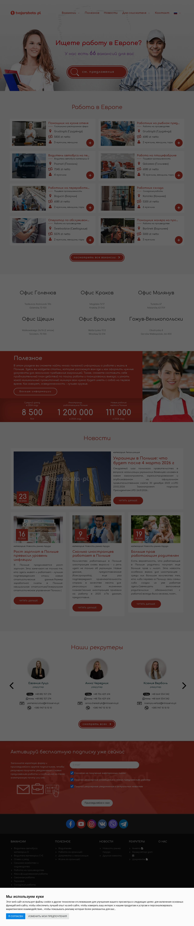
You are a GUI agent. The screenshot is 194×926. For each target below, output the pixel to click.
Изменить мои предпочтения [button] (47, 916)
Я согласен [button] (15, 916)
